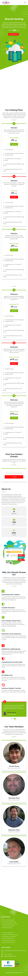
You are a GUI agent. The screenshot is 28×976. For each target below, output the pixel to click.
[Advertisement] (14, 92)
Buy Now (14, 144)
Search (15, 476)
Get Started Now (13, 34)
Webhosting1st (10, 972)
